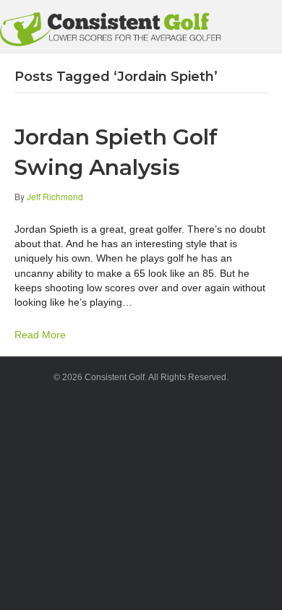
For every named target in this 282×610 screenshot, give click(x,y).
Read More (40, 334)
